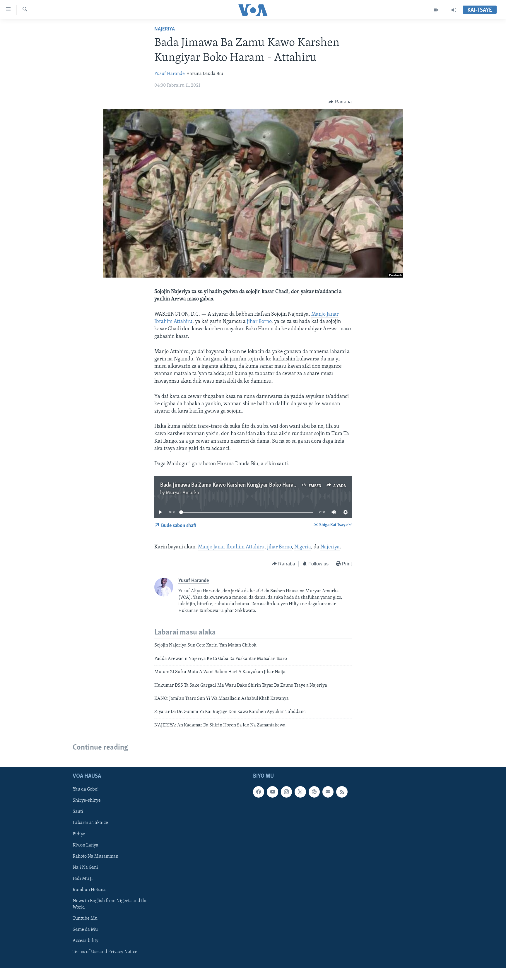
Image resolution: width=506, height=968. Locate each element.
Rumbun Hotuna (89, 889)
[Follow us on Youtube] (272, 791)
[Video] (436, 10)
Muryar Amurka (182, 492)
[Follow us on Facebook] (258, 791)
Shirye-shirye (87, 800)
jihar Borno (259, 321)
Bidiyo (79, 834)
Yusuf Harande (169, 73)
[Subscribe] (328, 791)
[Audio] (454, 10)
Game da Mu (85, 929)
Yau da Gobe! (86, 789)
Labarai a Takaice (90, 823)
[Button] (340, 102)
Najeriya (164, 29)
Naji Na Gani (85, 867)
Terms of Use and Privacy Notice (105, 952)
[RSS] (341, 791)
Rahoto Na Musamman (95, 856)
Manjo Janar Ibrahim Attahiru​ (231, 547)
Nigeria (302, 547)
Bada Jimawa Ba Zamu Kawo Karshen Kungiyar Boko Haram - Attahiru (240, 485)
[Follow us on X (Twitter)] (300, 791)
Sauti (78, 812)
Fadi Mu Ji (83, 878)
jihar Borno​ (279, 547)
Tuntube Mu (85, 918)
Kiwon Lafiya (85, 845)
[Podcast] (314, 791)
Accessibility (85, 940)
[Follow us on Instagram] (286, 791)
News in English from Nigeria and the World (110, 904)
